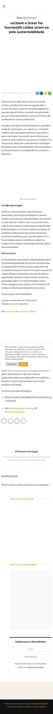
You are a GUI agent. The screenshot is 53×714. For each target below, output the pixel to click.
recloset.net (10, 311)
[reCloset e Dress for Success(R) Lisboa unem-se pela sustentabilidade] (26, 62)
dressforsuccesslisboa (15, 412)
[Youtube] (31, 465)
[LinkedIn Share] (17, 421)
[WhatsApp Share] (10, 421)
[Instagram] (26, 465)
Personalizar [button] (11, 364)
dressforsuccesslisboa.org (21, 408)
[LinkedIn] (35, 465)
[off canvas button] (4, 6)
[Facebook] (22, 465)
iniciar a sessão (15, 484)
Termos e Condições (39, 707)
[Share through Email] (23, 421)
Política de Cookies (24, 707)
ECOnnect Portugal (10, 93)
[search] (49, 6)
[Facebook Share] (4, 421)
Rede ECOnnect (26, 18)
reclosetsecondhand (27, 311)
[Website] (18, 465)
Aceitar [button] (23, 364)
